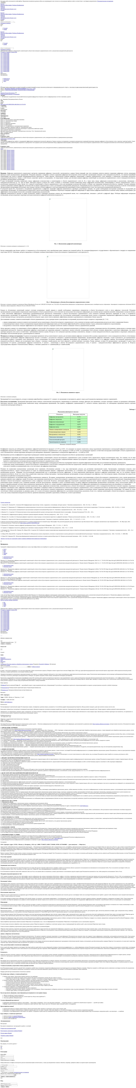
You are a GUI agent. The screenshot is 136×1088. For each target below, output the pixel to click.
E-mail (2, 1066)
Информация (6, 78)
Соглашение (4, 664)
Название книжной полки (7, 642)
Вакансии (3, 657)
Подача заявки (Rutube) (6, 1033)
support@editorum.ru (18, 1016)
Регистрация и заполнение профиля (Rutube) (11, 1030)
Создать (8, 665)
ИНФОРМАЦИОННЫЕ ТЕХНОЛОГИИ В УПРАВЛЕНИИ (19, 90)
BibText (2, 600)
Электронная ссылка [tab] (8, 556)
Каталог (2, 4)
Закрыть (3, 643)
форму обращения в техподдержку (17, 1017)
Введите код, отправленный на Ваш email (11, 1073)
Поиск (2, 20)
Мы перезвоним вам (5, 1021)
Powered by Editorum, (44, 664)
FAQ (2, 660)
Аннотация (6, 80)
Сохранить (8, 643)
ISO (4, 602)
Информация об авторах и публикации (10, 94)
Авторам (3, 7)
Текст (4, 81)
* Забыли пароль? (35, 666)
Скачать (12, 150)
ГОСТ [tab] (4, 549)
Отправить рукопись (6, 23)
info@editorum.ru (8, 702)
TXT (4, 606)
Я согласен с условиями (8, 1072)
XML (4, 603)
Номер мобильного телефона (8, 1060)
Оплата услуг (13, 9)
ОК (15, 1075)
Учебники (14, 5)
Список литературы (5, 502)
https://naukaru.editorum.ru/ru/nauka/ (101, 724)
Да (1, 1047)
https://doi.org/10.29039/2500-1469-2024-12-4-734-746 (13, 104)
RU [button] (1, 25)
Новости (3, 6)
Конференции (20, 5)
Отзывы (2, 10)
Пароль (2, 1085)
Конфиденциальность (6, 659)
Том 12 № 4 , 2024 (31, 88)
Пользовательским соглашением (105, 1)
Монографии (8, 5)
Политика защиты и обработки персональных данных (20, 664)
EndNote (6, 600)
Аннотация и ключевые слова (8, 138)
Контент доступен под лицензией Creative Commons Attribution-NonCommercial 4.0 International (24, 538)
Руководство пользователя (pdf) (8, 1028)
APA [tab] (4, 551)
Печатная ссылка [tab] (7, 558)
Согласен (3, 2)
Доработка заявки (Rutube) (7, 1035)
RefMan (10, 600)
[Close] (1, 541)
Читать (8, 150)
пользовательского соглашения (21, 1072)
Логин (2, 1083)
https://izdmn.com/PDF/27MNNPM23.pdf (29, 523)
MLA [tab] (4, 550)
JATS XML (5, 630)
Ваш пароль (3, 1068)
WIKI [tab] (4, 554)
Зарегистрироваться (10, 1076)
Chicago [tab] (5, 553)
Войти (29, 666)
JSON (4, 605)
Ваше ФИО (3, 1054)
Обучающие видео (5, 9)
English (5, 29)
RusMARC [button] (15, 600)
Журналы (3, 5)
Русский (5, 28)
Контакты (3, 661)
